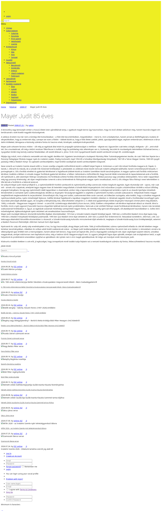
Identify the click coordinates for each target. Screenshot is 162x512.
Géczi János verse (7, 415)
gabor (31, 125)
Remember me (31, 466)
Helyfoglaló (16, 41)
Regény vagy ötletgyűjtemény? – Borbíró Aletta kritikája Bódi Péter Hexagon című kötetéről (33, 326)
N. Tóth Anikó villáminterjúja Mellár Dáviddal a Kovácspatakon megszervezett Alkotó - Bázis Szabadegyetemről (41, 287)
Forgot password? (13, 466)
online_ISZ (18, 292)
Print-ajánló (16, 38)
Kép (12, 52)
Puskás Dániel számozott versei (12, 338)
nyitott (14, 89)
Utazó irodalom (17, 73)
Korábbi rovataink (13, 84)
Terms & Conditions (28, 489)
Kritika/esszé (11, 46)
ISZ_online (18, 266)
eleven (14, 92)
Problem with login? (14, 479)
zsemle (14, 44)
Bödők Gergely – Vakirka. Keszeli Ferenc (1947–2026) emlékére (23, 313)
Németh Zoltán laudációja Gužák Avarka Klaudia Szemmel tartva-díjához (27, 403)
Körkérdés (15, 68)
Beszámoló (15, 65)
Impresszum (11, 102)
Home (3, 107)
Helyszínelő (11, 62)
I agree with (14, 489)
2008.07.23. (19, 125)
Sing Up (9, 492)
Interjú (14, 70)
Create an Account (14, 456)
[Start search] (2, 21)
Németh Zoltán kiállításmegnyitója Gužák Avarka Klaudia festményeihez (27, 390)
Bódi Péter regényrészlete (10, 377)
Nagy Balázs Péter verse (10, 351)
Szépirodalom (12, 31)
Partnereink (11, 81)
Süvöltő (9, 60)
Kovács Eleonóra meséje (9, 300)
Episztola (15, 36)
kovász (14, 94)
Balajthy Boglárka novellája (11, 364)
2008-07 (23, 107)
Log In (8, 453)
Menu (3, 23)
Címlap (9, 28)
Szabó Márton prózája (9, 274)
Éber (13, 86)
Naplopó (14, 97)
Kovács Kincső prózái (8, 261)
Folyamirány (16, 100)
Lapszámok (10, 78)
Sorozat (14, 57)
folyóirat (12, 107)
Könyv (13, 49)
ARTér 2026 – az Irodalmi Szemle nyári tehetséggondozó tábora (23, 428)
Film (13, 54)
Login (8, 16)
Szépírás (14, 33)
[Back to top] (2, 509)
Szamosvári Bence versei (10, 441)
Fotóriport (15, 76)
